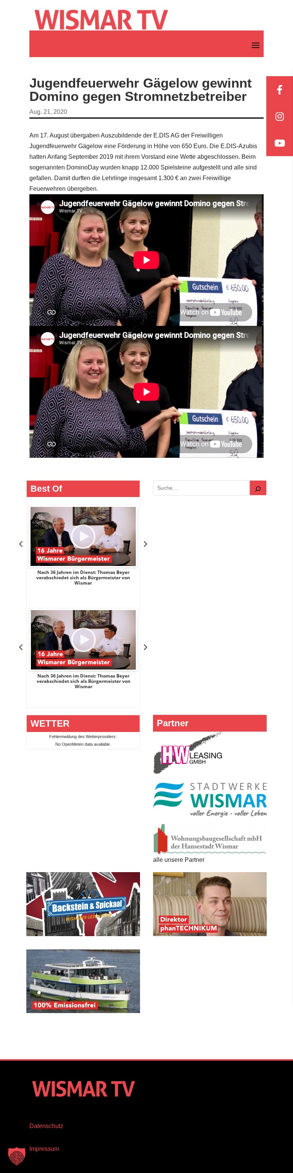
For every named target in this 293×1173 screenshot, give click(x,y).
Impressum (44, 1149)
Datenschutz (46, 1126)
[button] (17, 1156)
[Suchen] (258, 487)
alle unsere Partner (178, 860)
